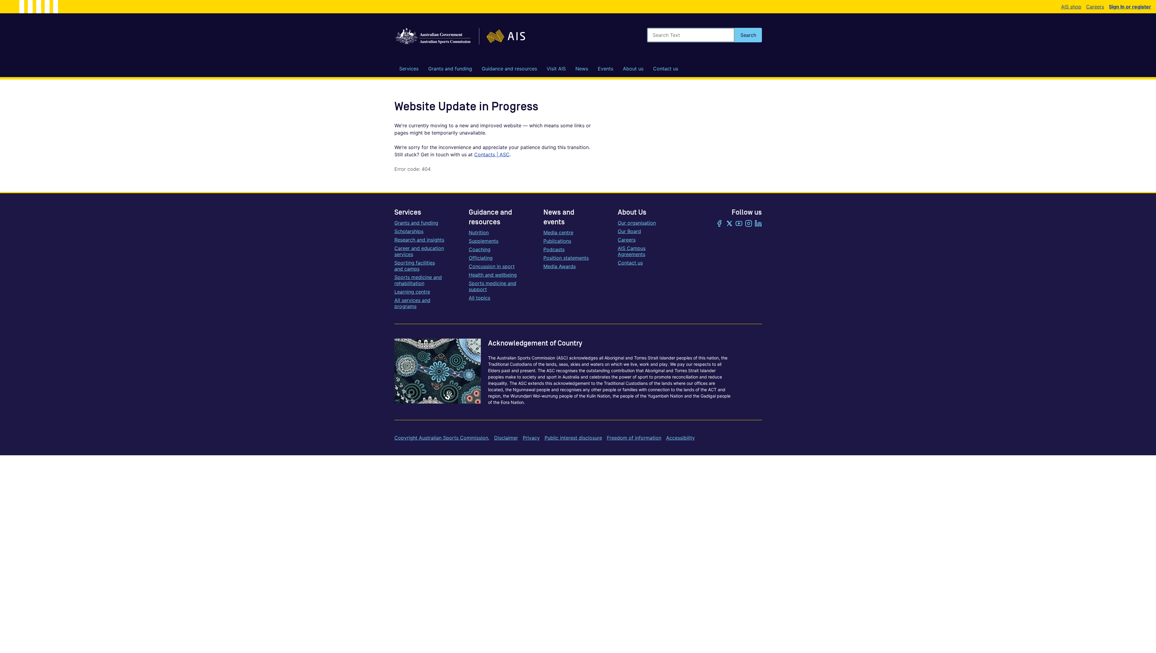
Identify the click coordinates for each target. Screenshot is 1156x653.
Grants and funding (416, 223)
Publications (557, 241)
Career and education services (419, 251)
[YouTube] (739, 224)
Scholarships (408, 231)
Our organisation (637, 223)
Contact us (630, 263)
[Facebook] (719, 224)
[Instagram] (748, 224)
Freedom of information (634, 438)
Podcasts (554, 249)
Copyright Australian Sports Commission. (441, 438)
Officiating (481, 258)
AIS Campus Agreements (632, 251)
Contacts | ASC (492, 154)
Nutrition (479, 232)
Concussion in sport (492, 266)
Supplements (483, 241)
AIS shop (1071, 7)
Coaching (480, 249)
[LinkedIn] (758, 224)
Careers (1095, 7)
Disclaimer (506, 438)
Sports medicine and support (492, 286)
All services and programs (412, 303)
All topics (479, 298)
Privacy (531, 438)
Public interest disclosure (573, 438)
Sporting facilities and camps (414, 266)
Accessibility (680, 438)
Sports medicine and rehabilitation (418, 280)
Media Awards (559, 266)
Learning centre (412, 292)
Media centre (558, 232)
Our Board (629, 231)
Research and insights (419, 240)
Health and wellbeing (493, 275)
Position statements (566, 258)
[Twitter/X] (729, 224)
